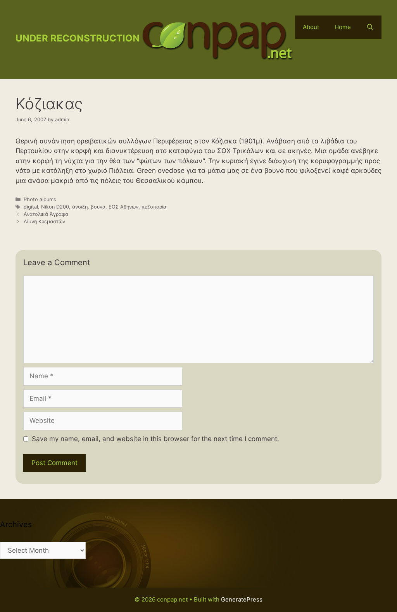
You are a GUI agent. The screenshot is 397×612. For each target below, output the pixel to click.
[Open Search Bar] (370, 27)
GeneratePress (241, 599)
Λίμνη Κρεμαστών (44, 221)
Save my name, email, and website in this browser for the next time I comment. (155, 439)
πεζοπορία (154, 207)
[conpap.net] (217, 39)
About (311, 27)
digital (31, 207)
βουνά (98, 207)
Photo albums (40, 199)
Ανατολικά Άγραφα (46, 214)
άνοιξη (80, 207)
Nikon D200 (55, 207)
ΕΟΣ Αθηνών (123, 207)
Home (343, 27)
